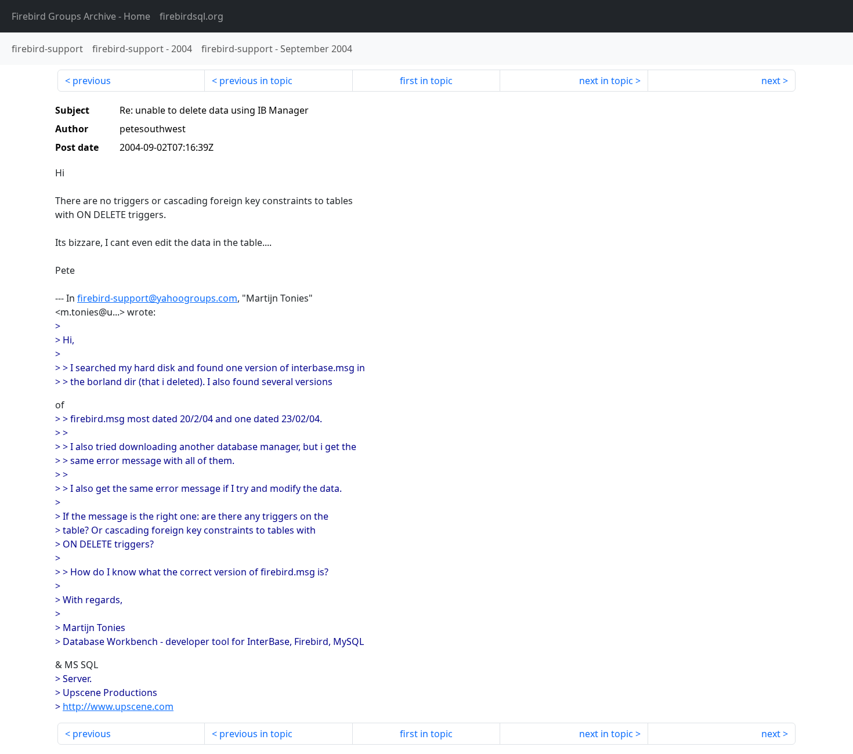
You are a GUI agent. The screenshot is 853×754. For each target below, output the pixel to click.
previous (92, 80)
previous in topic (255, 80)
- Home (81, 16)
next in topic (606, 80)
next (770, 80)
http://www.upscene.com (118, 706)
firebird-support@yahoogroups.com (157, 298)
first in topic (426, 80)
